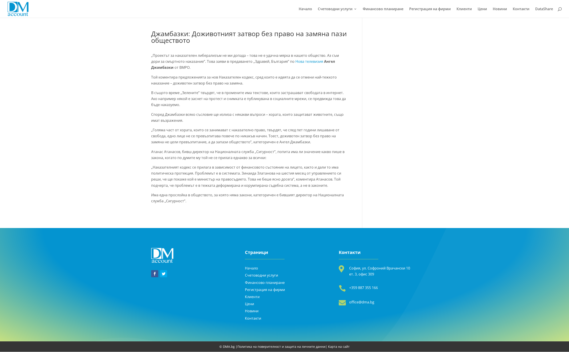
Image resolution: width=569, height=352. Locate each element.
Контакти (521, 9)
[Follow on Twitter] (163, 273)
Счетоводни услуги (335, 9)
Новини (500, 9)
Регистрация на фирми (430, 9)
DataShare (544, 9)
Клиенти (464, 9)
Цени (482, 9)
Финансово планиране (383, 9)
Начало (305, 9)
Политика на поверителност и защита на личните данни (281, 346)
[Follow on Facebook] (154, 273)
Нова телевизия (309, 61)
